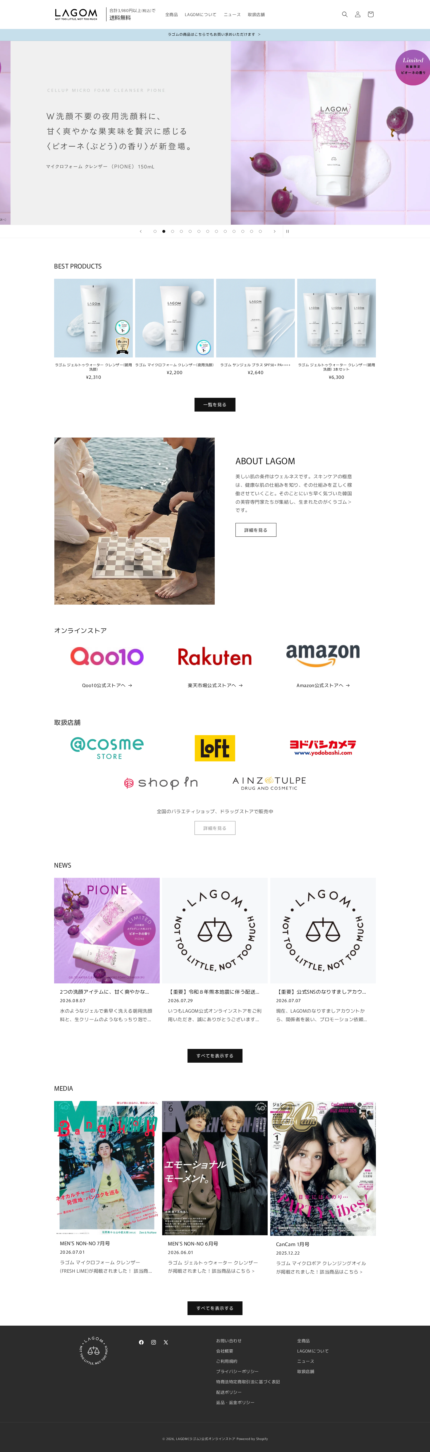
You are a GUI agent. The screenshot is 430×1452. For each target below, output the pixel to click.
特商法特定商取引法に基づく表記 (248, 1381)
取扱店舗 (305, 1371)
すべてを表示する (215, 1055)
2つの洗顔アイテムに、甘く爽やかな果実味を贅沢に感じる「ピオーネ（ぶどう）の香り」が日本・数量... (105, 991)
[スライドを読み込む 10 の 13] (234, 231)
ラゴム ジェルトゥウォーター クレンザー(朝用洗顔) (93, 366)
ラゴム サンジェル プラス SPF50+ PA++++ (255, 364)
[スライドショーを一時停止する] (289, 231)
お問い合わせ (229, 1340)
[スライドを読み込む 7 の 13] (207, 231)
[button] (344, 14)
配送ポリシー (229, 1392)
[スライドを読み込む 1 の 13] (155, 231)
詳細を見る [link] (215, 828)
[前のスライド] (140, 231)
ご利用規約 (227, 1361)
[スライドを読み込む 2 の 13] (163, 231)
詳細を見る (256, 530)
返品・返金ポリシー (235, 1402)
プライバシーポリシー (237, 1371)
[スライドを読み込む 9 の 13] (225, 231)
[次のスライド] (274, 231)
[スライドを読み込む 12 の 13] (251, 231)
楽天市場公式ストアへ (212, 685)
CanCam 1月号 (293, 1244)
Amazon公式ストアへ (320, 685)
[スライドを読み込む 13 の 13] (260, 231)
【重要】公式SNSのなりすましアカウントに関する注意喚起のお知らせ (321, 991)
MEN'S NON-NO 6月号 (193, 1243)
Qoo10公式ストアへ (104, 685)
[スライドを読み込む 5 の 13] (190, 231)
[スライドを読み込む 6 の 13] (199, 231)
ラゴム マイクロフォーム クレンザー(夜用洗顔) (174, 364)
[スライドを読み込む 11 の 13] (242, 231)
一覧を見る (215, 405)
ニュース (305, 1361)
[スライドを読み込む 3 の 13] (172, 231)
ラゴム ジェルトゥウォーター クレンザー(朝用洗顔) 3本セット (336, 366)
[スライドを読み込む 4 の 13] (181, 231)
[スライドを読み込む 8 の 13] (216, 231)
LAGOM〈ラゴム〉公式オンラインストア (205, 1438)
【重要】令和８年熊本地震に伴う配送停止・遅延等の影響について (214, 991)
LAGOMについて (313, 1351)
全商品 (303, 1340)
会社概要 (224, 1351)
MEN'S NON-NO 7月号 (85, 1243)
